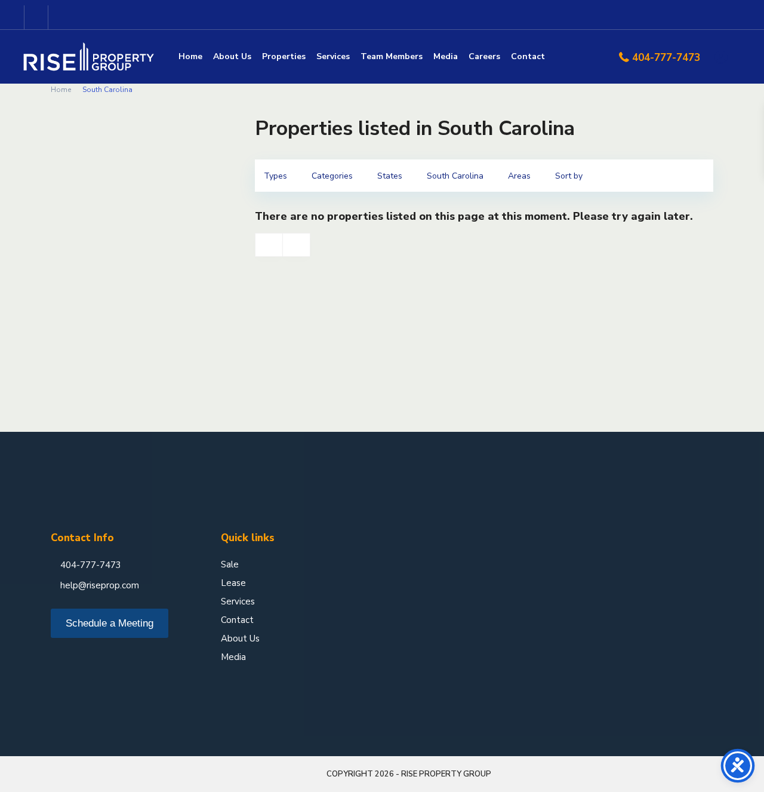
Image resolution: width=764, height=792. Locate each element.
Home (190, 56)
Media (445, 56)
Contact (528, 56)
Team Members (392, 56)
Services (333, 56)
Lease (233, 583)
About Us (232, 56)
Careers (484, 56)
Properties (284, 56)
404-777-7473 (666, 58)
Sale (230, 564)
